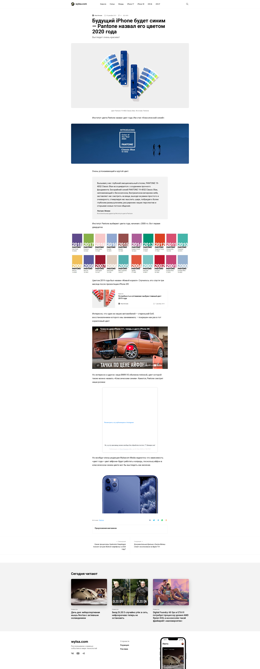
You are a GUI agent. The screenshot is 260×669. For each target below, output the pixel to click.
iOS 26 (150, 4)
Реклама (124, 649)
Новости (103, 4)
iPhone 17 (130, 4)
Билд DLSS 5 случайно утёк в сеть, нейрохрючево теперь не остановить (130, 615)
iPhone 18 (141, 4)
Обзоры (121, 4)
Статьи (112, 4)
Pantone (101, 520)
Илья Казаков (124, 449)
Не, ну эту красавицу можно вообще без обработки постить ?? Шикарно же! (130, 445)
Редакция (124, 645)
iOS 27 (158, 4)
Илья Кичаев (98, 15)
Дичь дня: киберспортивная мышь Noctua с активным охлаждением (85, 615)
